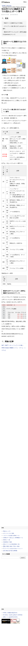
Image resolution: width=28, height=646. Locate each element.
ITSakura (6, 2)
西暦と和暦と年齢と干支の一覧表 (11, 546)
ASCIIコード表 (6, 539)
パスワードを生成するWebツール (11, 535)
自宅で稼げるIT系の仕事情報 (10, 550)
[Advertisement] (14, 368)
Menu (24, 2)
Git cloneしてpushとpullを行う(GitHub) (12, 614)
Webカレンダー (7, 531)
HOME (3, 5)
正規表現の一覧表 (7, 542)
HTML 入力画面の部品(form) (10, 612)
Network (9, 5)
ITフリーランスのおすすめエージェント (13, 548)
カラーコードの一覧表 (8, 533)
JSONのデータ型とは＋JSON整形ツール (13, 537)
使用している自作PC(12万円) (10, 617)
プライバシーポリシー (17, 9)
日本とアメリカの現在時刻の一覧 (11, 544)
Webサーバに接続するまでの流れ (13, 23)
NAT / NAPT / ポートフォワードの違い (12, 345)
